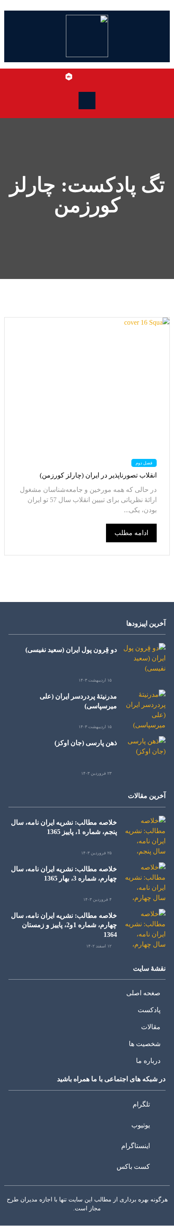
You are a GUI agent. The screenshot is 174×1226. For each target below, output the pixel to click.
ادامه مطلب (131, 532)
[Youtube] (93, 76)
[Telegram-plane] (105, 76)
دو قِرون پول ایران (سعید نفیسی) (71, 649)
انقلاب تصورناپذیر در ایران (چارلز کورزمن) (98, 475)
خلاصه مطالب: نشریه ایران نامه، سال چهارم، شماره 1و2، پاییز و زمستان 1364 (64, 925)
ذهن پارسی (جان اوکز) (85, 742)
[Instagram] (81, 76)
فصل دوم (144, 463)
